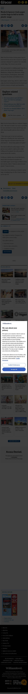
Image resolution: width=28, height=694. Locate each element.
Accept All (14, 369)
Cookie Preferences (14, 365)
